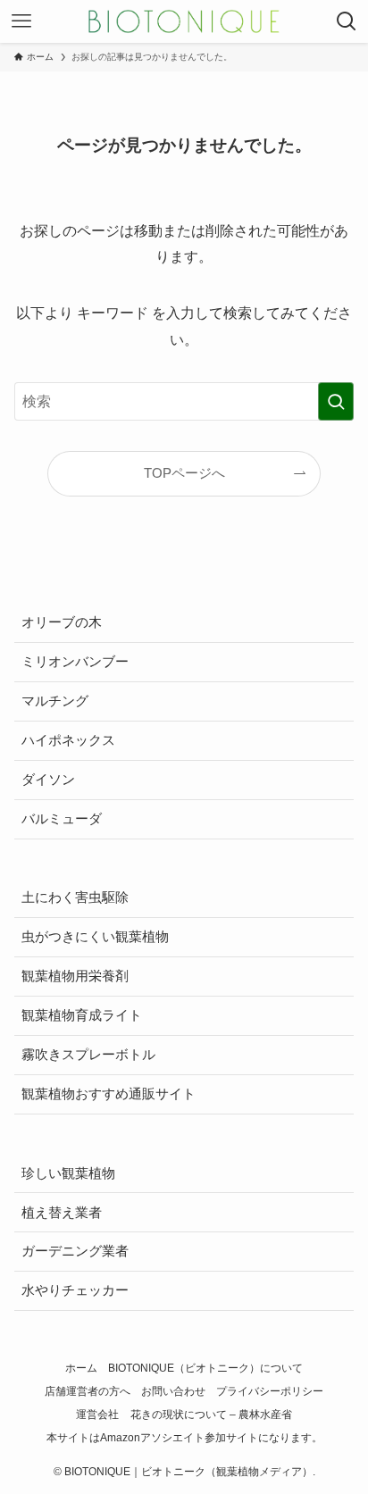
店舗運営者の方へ (87, 1391)
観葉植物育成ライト (81, 1015)
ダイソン (48, 779)
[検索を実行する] (336, 401)
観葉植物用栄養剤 (75, 976)
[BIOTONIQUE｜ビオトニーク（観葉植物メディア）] (184, 21)
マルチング (54, 701)
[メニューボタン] (21, 21)
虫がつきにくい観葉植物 (95, 937)
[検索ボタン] (346, 21)
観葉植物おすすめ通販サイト (108, 1094)
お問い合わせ (173, 1391)
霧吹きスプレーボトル (88, 1054)
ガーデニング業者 (75, 1251)
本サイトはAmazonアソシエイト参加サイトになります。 (184, 1437)
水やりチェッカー (75, 1290)
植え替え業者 (61, 1213)
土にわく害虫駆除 (75, 897)
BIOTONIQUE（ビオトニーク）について (205, 1368)
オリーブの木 (61, 622)
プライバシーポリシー (269, 1391)
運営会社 (97, 1414)
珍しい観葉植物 (68, 1173)
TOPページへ (184, 473)
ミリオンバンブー (75, 662)
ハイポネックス (68, 740)
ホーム (81, 1368)
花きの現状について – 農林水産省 (211, 1414)
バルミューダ (61, 819)
